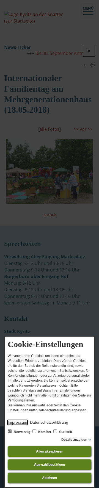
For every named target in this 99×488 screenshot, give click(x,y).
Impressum (17, 422)
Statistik (65, 432)
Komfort (44, 432)
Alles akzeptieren (49, 451)
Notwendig (22, 432)
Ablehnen (49, 478)
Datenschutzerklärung (49, 422)
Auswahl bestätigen (49, 465)
